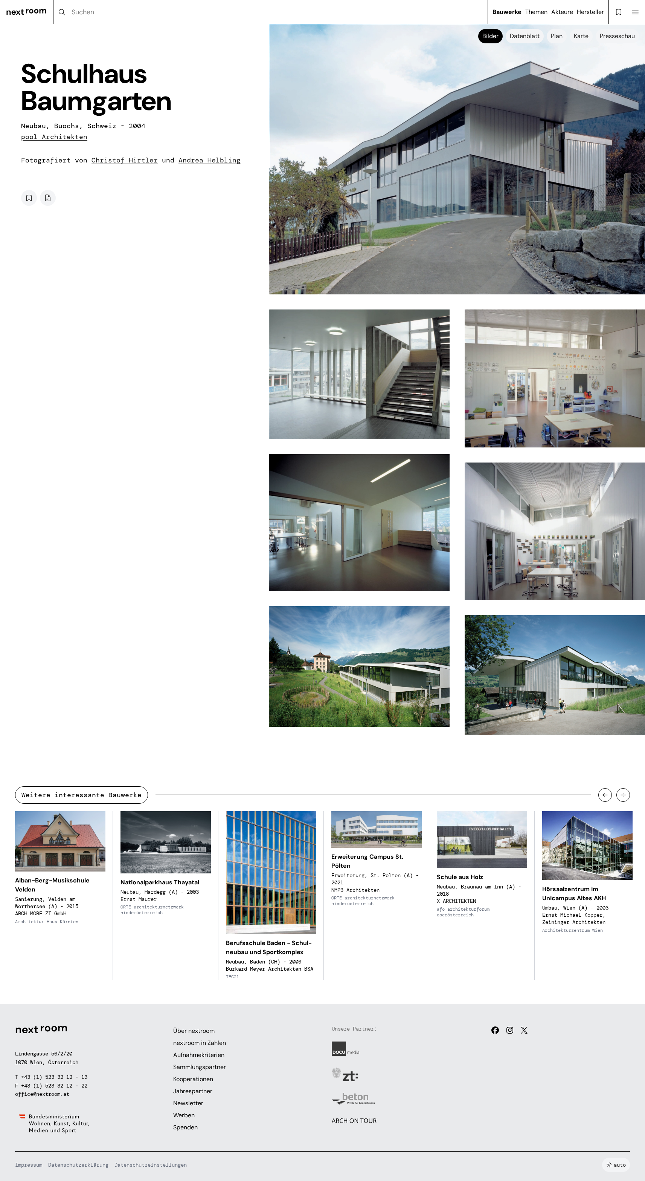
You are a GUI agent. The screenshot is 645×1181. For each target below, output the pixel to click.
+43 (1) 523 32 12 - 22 (54, 1085)
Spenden (185, 1127)
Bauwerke (507, 12)
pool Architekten (54, 136)
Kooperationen (193, 1079)
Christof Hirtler (124, 160)
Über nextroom (194, 1031)
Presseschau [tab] (617, 36)
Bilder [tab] (490, 36)
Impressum (28, 1164)
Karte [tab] (581, 36)
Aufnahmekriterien (198, 1055)
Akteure (562, 12)
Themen (536, 12)
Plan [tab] (557, 36)
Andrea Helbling (209, 160)
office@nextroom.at (42, 1094)
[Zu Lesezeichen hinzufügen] (29, 198)
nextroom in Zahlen (199, 1043)
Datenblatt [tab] (525, 36)
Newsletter (188, 1103)
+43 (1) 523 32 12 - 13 (54, 1077)
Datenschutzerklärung (78, 1164)
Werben (184, 1115)
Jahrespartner (192, 1091)
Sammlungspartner (199, 1067)
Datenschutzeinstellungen (150, 1164)
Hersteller (590, 12)
